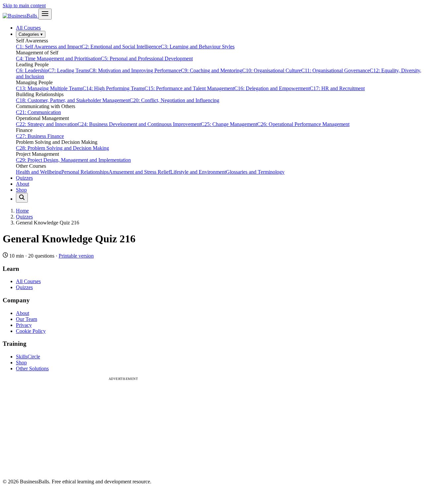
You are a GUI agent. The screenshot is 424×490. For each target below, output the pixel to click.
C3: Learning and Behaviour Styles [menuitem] (198, 46)
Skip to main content (24, 5)
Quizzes (24, 178)
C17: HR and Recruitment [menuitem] (337, 88)
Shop (21, 190)
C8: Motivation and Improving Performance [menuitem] (135, 70)
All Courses (28, 28)
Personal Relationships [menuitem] (85, 172)
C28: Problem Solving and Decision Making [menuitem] (62, 148)
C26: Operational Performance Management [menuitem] (303, 124)
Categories (31, 34)
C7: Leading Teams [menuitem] (68, 70)
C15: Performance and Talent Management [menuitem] (189, 88)
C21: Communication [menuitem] (38, 112)
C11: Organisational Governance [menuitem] (335, 70)
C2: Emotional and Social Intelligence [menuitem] (121, 46)
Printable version (76, 256)
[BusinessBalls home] (20, 16)
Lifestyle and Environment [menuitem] (198, 172)
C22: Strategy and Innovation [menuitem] (47, 124)
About (22, 184)
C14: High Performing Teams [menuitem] (113, 88)
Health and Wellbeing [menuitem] (38, 172)
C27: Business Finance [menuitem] (40, 136)
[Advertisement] (123, 427)
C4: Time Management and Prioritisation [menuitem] (58, 58)
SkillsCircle (28, 356)
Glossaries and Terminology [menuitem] (255, 172)
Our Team (26, 319)
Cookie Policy (31, 331)
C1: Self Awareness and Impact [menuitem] (48, 46)
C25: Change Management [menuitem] (229, 124)
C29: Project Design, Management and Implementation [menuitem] (73, 160)
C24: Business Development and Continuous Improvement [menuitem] (139, 124)
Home (22, 211)
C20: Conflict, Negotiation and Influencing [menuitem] (174, 100)
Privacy (24, 325)
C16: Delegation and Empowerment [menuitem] (272, 88)
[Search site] (22, 198)
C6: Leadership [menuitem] (32, 70)
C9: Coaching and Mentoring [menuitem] (211, 70)
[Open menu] (45, 14)
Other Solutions (32, 368)
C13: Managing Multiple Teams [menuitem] (49, 88)
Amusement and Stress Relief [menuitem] (139, 172)
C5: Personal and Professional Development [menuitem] (147, 58)
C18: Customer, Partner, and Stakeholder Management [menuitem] (73, 100)
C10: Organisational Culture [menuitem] (271, 70)
